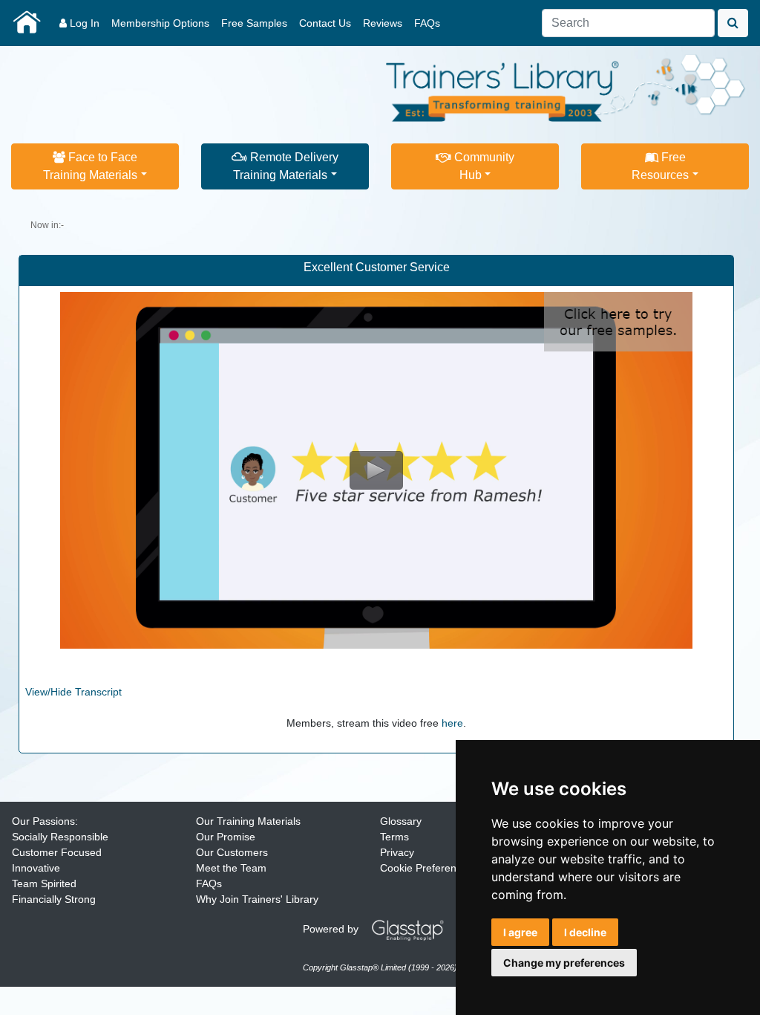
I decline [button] (585, 932)
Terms (394, 837)
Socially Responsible (60, 837)
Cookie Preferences (426, 868)
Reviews (382, 23)
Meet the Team (231, 868)
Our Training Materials (248, 821)
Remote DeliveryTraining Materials (285, 166)
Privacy (397, 852)
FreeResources (660, 166)
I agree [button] (520, 932)
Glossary (401, 821)
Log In (83, 23)
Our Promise (225, 837)
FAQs (427, 23)
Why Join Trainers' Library (257, 899)
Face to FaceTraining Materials (90, 166)
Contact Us (325, 23)
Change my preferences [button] (564, 962)
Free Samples (254, 23)
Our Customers (232, 852)
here (452, 723)
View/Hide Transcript (73, 692)
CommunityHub (482, 166)
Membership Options (160, 23)
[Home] (566, 86)
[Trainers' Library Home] (27, 23)
